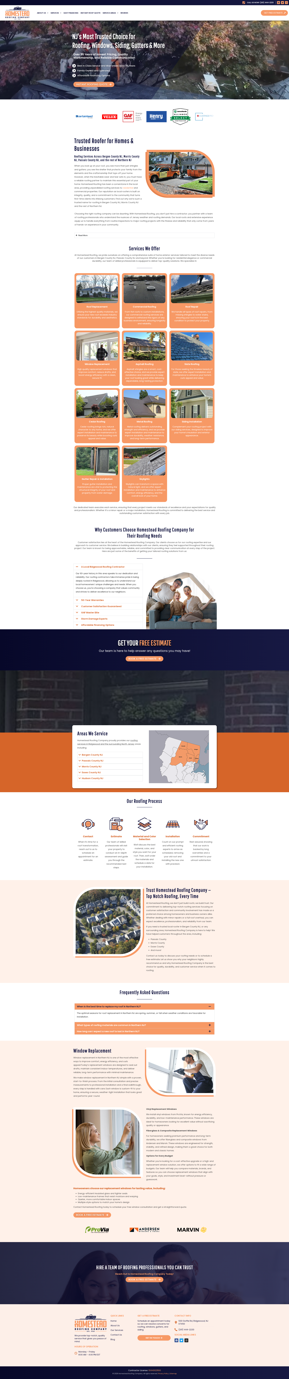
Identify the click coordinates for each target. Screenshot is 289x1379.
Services (55, 13)
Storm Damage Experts (94, 618)
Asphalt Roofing (145, 364)
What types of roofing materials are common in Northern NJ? (111, 1025)
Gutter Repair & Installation (97, 479)
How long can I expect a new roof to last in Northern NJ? (108, 1031)
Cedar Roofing (97, 421)
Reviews (124, 13)
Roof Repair (191, 306)
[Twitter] (282, 2)
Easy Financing (71, 13)
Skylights (144, 479)
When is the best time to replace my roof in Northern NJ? (109, 1006)
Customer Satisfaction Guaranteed (101, 606)
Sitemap (173, 1373)
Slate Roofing (191, 364)
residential (127, 187)
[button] (108, 567)
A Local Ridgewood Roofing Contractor (103, 566)
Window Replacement (97, 364)
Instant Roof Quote (90, 13)
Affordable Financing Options (97, 625)
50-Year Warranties (92, 600)
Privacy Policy (163, 1373)
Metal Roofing (144, 421)
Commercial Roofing (144, 306)
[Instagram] (286, 2)
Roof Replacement (97, 306)
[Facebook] (278, 2)
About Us (41, 13)
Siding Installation (192, 421)
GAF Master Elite (90, 612)
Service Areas (109, 13)
